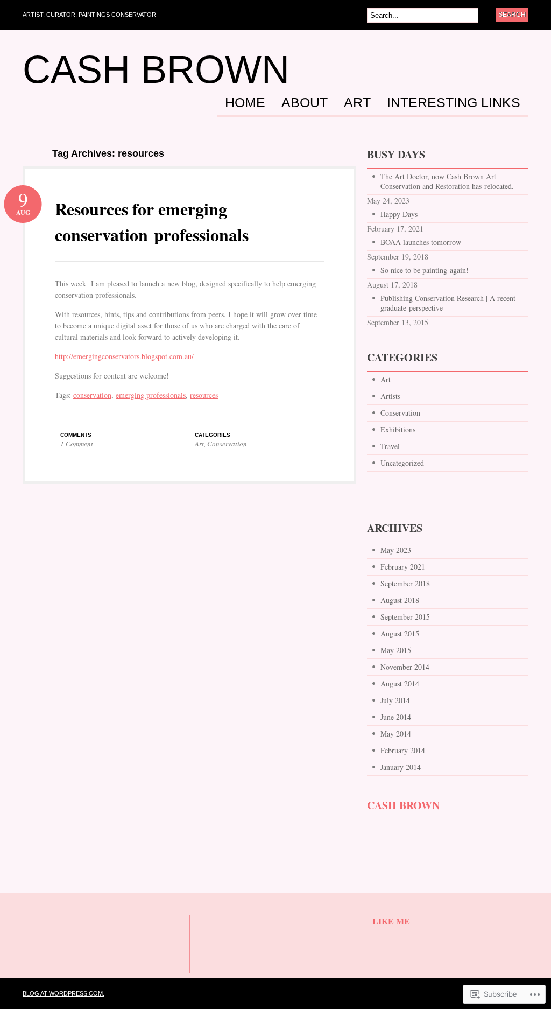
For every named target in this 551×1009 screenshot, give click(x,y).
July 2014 (395, 700)
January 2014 (400, 767)
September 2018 (405, 583)
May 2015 (395, 650)
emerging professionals (151, 395)
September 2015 (405, 617)
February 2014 (402, 750)
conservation (92, 395)
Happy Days (399, 214)
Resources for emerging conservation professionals (152, 221)
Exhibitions (397, 429)
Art (357, 103)
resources (204, 395)
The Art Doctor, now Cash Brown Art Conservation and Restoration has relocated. (447, 181)
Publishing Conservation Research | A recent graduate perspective (447, 303)
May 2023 (395, 550)
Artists (390, 396)
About (304, 103)
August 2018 (399, 600)
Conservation (227, 444)
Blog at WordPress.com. (63, 993)
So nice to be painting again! (424, 270)
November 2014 (404, 667)
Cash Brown (156, 69)
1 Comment (76, 444)
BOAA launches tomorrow (420, 242)
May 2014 (395, 733)
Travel (390, 446)
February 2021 (402, 567)
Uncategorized (402, 463)
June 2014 (395, 717)
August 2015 (399, 633)
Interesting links (453, 103)
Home (245, 103)
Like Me (391, 921)
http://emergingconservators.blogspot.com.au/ (124, 356)
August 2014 (399, 683)
